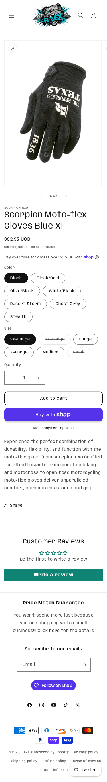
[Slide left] (41, 197)
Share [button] (16, 506)
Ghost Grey (68, 304)
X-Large (19, 352)
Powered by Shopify (51, 752)
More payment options (53, 428)
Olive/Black (22, 291)
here (54, 631)
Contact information (56, 770)
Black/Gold (48, 278)
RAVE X (27, 752)
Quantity (12, 365)
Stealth (18, 317)
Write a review (53, 575)
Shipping (10, 247)
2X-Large (20, 339)
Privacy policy (86, 752)
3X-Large (58, 341)
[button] (11, 15)
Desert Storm (25, 304)
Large (85, 339)
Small (81, 353)
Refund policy (54, 761)
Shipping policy (24, 761)
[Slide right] (66, 197)
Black (16, 278)
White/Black (62, 291)
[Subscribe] (84, 665)
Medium (50, 352)
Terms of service (86, 761)
